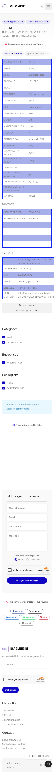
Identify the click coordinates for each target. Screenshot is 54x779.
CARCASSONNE (41, 21)
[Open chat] (48, 764)
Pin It (44, 617)
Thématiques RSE (13, 724)
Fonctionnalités (12, 720)
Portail (7, 715)
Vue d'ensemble (13, 53)
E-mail (28, 623)
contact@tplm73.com (28, 310)
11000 (30, 21)
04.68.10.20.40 (28, 305)
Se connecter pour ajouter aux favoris (29, 602)
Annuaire (9, 710)
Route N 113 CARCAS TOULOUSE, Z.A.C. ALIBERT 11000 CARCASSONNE (25, 34)
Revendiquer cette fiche (28, 425)
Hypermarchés (16, 21)
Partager (19, 611)
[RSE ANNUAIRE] (14, 6)
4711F (6, 21)
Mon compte (41, 6)
